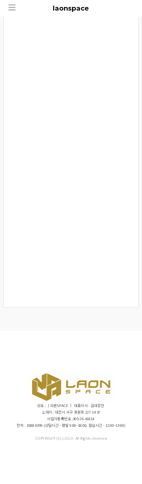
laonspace (71, 8)
